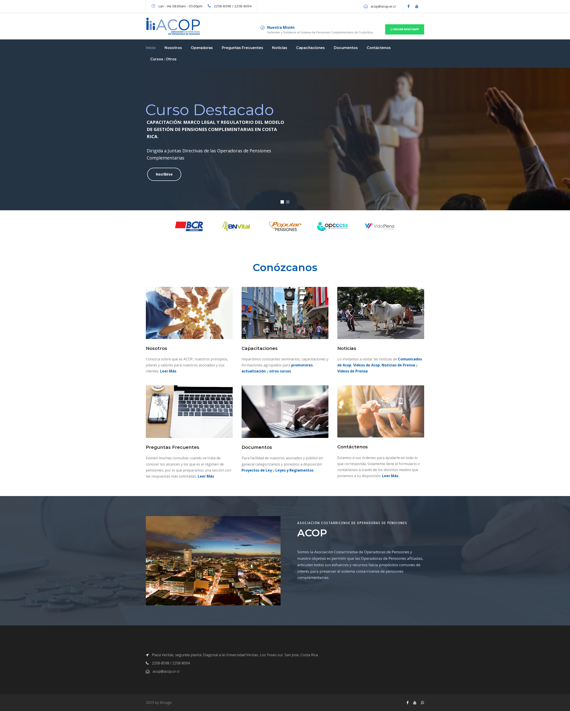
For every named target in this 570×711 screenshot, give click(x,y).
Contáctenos (379, 48)
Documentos (346, 48)
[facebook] (408, 6)
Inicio (151, 48)
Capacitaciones (310, 48)
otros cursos (280, 371)
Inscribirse (164, 174)
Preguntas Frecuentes (242, 48)
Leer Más (168, 371)
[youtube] (416, 6)
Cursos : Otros (163, 59)
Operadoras (202, 48)
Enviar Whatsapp (406, 29)
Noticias (279, 48)
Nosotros (173, 48)
